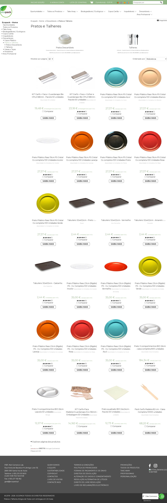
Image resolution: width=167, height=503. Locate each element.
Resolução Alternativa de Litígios (90, 479)
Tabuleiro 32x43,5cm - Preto (80, 220)
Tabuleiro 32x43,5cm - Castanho (47, 283)
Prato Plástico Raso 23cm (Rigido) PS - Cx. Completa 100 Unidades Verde (150, 286)
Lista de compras (78, 2)
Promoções (126, 465)
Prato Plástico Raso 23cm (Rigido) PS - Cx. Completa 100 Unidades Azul (116, 349)
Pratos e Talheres (11, 43)
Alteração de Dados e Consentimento (92, 476)
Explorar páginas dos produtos (46, 442)
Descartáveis (144, 11)
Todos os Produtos (54, 11)
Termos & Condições (84, 465)
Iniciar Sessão (37, 2)
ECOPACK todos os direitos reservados (29, 496)
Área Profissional (143, 14)
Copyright (52, 474)
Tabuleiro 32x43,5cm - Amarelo (148, 220)
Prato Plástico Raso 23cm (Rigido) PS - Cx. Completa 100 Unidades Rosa (82, 349)
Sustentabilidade (56, 471)
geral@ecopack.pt (11, 482)
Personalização (128, 476)
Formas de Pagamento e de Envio (90, 471)
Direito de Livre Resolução (87, 482)
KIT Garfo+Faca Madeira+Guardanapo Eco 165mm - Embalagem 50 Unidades (82, 412)
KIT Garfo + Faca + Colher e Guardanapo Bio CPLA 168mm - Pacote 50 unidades (82, 97)
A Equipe (51, 468)
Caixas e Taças (10, 49)
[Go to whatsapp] (161, 496)
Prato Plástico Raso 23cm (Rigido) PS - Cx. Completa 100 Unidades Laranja (48, 349)
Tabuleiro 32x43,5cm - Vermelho (116, 220)
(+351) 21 (15, 474)
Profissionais (127, 474)
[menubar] (88, 12)
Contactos (52, 476)
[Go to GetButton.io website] (145, 500)
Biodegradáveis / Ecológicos (92, 11)
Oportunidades (36, 11)
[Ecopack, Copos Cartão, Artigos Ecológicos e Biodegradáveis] (6, 11)
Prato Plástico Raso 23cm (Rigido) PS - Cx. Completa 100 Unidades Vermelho (116, 286)
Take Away (71, 11)
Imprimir (163, 20)
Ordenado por (139, 59)
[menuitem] (36, 10)
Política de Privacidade (85, 468)
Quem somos (53, 465)
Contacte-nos (54, 482)
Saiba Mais (48, 118)
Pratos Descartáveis (14, 45)
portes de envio (34, 448)
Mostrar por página (39, 59)
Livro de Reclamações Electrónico (91, 485)
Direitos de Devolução (85, 474)
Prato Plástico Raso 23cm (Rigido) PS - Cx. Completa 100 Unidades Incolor (82, 286)
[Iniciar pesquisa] (161, 2)
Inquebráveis (129, 11)
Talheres (9, 47)
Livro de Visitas (54, 479)
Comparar (48, 111)
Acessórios (8, 52)
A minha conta (57, 2)
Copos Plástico (10, 40)
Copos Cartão (113, 11)
